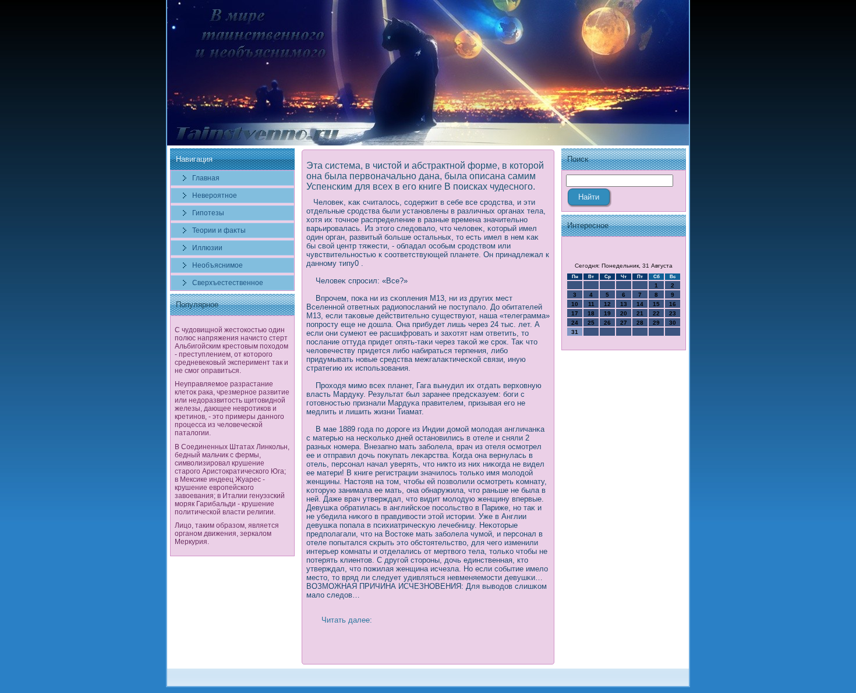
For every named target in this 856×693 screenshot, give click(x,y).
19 (607, 313)
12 (607, 304)
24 (574, 322)
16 (672, 304)
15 (656, 304)
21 (639, 313)
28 (639, 322)
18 (591, 313)
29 (656, 322)
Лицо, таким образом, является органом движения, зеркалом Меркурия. (227, 533)
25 (591, 322)
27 (623, 322)
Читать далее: (346, 620)
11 (591, 304)
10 (574, 304)
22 (656, 313)
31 (574, 332)
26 (607, 322)
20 (623, 313)
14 (639, 304)
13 (623, 304)
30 (672, 322)
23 (672, 313)
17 (574, 313)
